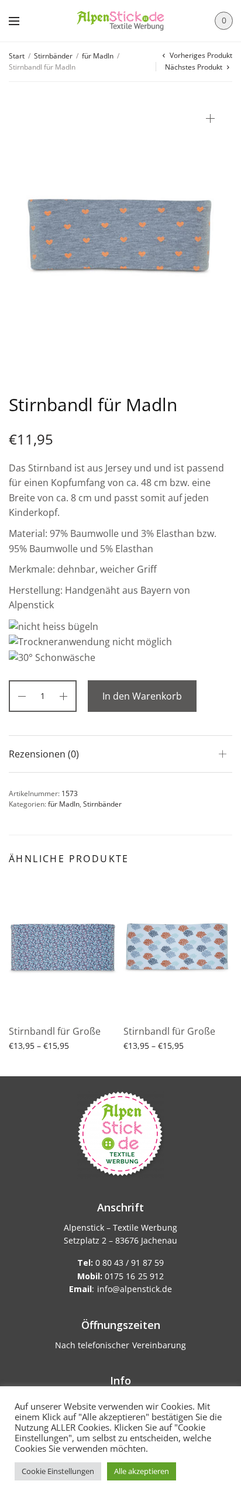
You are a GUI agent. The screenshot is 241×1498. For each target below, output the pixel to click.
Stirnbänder (53, 56)
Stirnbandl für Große (55, 1031)
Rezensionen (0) (44, 754)
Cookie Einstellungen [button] (58, 1471)
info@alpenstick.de (134, 1288)
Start (17, 56)
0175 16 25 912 (120, 1276)
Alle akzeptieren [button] (141, 1471)
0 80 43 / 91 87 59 (120, 1262)
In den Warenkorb (142, 696)
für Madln (97, 56)
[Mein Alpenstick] (120, 21)
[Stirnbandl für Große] (63, 947)
